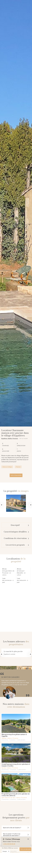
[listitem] (16, 503)
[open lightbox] (16, 213)
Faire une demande (25, 849)
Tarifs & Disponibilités (16, 475)
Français (5, 851)
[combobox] (6, 851)
